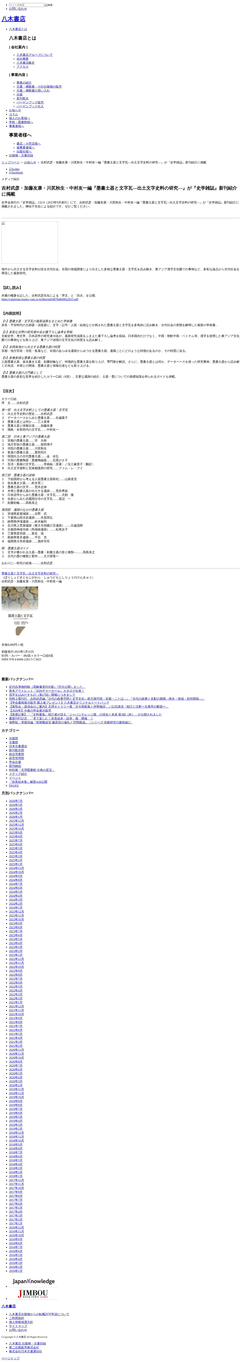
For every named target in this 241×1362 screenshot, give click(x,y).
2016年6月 (16, 1251)
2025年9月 (16, 832)
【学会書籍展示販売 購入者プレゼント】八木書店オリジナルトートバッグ (59, 702)
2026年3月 (16, 808)
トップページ (11, 162)
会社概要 (23, 58)
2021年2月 (16, 1045)
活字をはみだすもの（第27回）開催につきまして (42, 694)
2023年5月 (16, 939)
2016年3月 (16, 1263)
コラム (13, 114)
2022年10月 (16, 966)
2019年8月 (16, 1105)
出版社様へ (24, 151)
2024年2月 (16, 903)
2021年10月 (16, 1014)
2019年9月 (16, 1101)
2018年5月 (16, 1160)
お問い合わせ (18, 1330)
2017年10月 (16, 1188)
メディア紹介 (18, 773)
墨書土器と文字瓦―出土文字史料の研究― (30, 573)
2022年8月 (16, 974)
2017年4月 (16, 1211)
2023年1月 (16, 955)
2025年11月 (16, 824)
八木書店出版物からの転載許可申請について (39, 1314)
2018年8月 (16, 1148)
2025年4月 (16, 852)
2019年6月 (16, 1113)
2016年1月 (16, 1270)
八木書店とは (18, 29)
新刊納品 (15, 766)
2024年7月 (16, 883)
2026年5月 (16, 805)
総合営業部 (16, 754)
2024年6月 (16, 887)
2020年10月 (16, 1057)
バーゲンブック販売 (30, 102)
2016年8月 (16, 1243)
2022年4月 (16, 990)
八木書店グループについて (35, 54)
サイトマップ (18, 1326)
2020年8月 (16, 1061)
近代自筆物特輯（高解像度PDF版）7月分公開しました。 (47, 686)
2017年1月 (16, 1223)
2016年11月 (16, 1231)
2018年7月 (16, 1152)
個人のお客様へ (19, 118)
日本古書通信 (18, 746)
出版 (20, 94)
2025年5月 (16, 848)
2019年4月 (16, 1120)
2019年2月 (16, 1128)
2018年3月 (16, 1168)
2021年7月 (16, 1026)
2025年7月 (16, 840)
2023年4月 (16, 943)
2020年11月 (16, 1053)
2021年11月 (16, 1010)
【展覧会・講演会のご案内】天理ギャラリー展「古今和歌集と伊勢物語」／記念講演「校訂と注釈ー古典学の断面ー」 (89, 706)
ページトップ (11, 1358)
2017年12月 (16, 1180)
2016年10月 (16, 1235)
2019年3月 (16, 1124)
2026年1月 (16, 816)
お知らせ (15, 110)
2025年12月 (16, 820)
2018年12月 (16, 1132)
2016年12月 (16, 1227)
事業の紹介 (24, 82)
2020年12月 (16, 1049)
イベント (15, 777)
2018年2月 (16, 1172)
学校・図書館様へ (21, 122)
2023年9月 (16, 923)
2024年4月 (16, 895)
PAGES (14, 785)
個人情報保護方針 (21, 1322)
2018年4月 (16, 1164)
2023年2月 (16, 951)
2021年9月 (16, 1018)
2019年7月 (16, 1109)
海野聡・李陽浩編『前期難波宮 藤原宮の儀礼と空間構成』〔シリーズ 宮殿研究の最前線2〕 (71, 722)
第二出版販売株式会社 (24, 1347)
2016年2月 (16, 1267)
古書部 (13, 742)
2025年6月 (16, 844)
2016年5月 (16, 1255)
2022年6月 (16, 982)
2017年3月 (16, 1215)
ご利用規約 (16, 1318)
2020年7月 (16, 1065)
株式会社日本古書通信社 (25, 1351)
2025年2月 (16, 860)
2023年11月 (16, 915)
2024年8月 (16, 880)
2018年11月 (16, 1136)
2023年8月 (16, 927)
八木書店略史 (26, 62)
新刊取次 (23, 98)
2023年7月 (16, 931)
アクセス (23, 66)
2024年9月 (16, 876)
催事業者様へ (26, 147)
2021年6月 (16, 1030)
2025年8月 (16, 836)
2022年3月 (16, 994)
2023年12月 (16, 911)
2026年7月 (16, 801)
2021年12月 (16, 1006)
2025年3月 (16, 856)
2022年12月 (16, 959)
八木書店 (14, 18)
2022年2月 (16, 998)
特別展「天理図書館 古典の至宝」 (32, 770)
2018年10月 (16, 1140)
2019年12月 (16, 1089)
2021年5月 (16, 1034)
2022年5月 (16, 986)
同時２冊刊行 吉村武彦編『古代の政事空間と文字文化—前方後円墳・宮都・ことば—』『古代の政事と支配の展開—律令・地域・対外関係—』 (107, 698)
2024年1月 (16, 907)
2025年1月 (16, 864)
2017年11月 (16, 1184)
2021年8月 (16, 1022)
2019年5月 (16, 1116)
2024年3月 (16, 899)
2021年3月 (16, 1041)
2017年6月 (16, 1203)
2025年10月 (16, 828)
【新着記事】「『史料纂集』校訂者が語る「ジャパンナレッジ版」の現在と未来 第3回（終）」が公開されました (85, 714)
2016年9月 (16, 1239)
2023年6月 (16, 935)
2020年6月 (16, 1069)
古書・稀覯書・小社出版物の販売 (39, 86)
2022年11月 (16, 962)
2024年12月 (16, 868)
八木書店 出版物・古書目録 (27, 1343)
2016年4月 (16, 1259)
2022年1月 (16, 1002)
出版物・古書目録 (21, 155)
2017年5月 (16, 1207)
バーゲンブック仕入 (30, 106)
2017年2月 (16, 1219)
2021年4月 (16, 1038)
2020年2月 (16, 1085)
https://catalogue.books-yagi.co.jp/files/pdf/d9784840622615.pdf (40, 299)
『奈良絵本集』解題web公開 (28, 781)
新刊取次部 (16, 750)
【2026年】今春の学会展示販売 (30, 710)
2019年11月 (16, 1093)
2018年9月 (16, 1144)
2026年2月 (16, 812)
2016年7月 (16, 1247)
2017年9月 (16, 1192)
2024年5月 (16, 891)
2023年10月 (16, 919)
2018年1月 (16, 1176)
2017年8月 (16, 1195)
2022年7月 (16, 978)
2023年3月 (16, 947)
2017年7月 (16, 1199)
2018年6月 (16, 1156)
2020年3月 (16, 1081)
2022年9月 (16, 970)
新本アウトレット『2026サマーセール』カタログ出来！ (46, 690)
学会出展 (15, 762)
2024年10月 (16, 872)
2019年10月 (16, 1097)
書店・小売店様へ (29, 143)
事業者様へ (16, 126)
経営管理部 (16, 758)
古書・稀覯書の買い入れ (33, 90)
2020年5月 (16, 1073)
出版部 (13, 738)
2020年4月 (16, 1077)
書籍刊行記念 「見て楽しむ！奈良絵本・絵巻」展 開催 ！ (51, 718)
